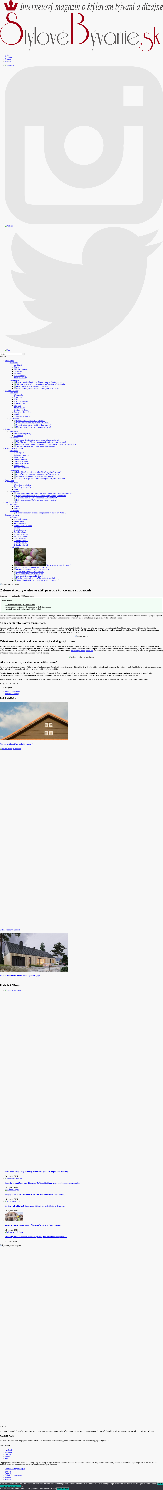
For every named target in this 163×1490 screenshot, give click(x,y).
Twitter (7, 1456)
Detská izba (18, 395)
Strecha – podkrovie (21, 468)
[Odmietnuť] (22, 1486)
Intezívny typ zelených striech (82, 651)
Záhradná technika (21, 541)
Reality (7, 429)
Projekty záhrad (20, 532)
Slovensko (18, 371)
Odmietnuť (4, 1486)
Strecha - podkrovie (12, 692)
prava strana (14, 418)
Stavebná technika (21, 461)
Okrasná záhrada (20, 524)
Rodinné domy (20, 376)
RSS (6, 1458)
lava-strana (14, 363)
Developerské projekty (22, 433)
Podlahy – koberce (21, 410)
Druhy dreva (19, 521)
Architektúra (9, 361)
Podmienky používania (13, 1475)
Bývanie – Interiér (11, 391)
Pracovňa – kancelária (22, 412)
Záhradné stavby (20, 543)
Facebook (8, 1450)
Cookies (8, 1471)
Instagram (8, 1452)
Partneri (8, 1473)
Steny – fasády (19, 466)
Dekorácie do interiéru (22, 485)
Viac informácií (15, 1486)
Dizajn (16, 367)
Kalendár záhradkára (22, 519)
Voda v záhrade (20, 539)
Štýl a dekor (9, 481)
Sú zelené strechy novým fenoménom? (20, 605)
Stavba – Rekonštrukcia (14, 448)
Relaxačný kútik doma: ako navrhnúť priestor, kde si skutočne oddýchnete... (36, 1237)
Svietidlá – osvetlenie (22, 416)
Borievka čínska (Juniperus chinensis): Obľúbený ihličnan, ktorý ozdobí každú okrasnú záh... (42, 1183)
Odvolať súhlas (62, 1489)
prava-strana (14, 380)
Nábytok (17, 406)
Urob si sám (18, 489)
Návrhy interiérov (21, 369)
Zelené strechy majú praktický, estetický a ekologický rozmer (28, 607)
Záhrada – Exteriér (12, 515)
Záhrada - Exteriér (11, 694)
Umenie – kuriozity (12, 502)
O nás (7, 55)
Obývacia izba (19, 408)
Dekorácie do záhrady (22, 487)
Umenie (17, 509)
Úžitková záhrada (21, 536)
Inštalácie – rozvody (21, 455)
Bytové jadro (19, 453)
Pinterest (8, 1454)
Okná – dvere (19, 457)
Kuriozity (17, 506)
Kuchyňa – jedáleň (21, 401)
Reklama (8, 59)
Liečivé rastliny (20, 530)
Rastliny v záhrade (21, 534)
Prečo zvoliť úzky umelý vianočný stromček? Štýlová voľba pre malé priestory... (37, 1172)
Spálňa (16, 414)
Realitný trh (18, 436)
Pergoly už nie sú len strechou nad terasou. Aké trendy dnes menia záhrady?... (36, 1195)
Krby (16, 399)
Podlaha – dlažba (20, 459)
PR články (9, 57)
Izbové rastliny (19, 397)
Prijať (160, 1484)
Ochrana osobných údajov (15, 1469)
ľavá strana (14, 393)
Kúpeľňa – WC (20, 403)
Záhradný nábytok (21, 545)
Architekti (18, 365)
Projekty (17, 373)
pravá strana (14, 438)
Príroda (17, 528)
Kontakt (8, 61)
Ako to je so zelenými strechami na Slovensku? (23, 609)
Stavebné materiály (21, 463)
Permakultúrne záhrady (23, 526)
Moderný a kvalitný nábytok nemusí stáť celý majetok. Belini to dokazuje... (35, 1206)
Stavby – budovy (20, 378)
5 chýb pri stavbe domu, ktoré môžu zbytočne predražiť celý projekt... (33, 1225)
